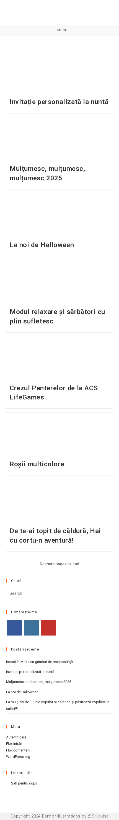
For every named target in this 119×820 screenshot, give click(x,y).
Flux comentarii (18, 750)
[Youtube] (48, 628)
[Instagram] (31, 628)
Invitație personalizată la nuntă (59, 102)
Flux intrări (14, 743)
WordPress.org (18, 757)
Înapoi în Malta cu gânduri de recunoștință (39, 662)
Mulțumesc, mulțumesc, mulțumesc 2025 (38, 682)
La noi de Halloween (42, 245)
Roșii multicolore (37, 464)
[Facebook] (14, 628)
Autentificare (16, 737)
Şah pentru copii (24, 783)
